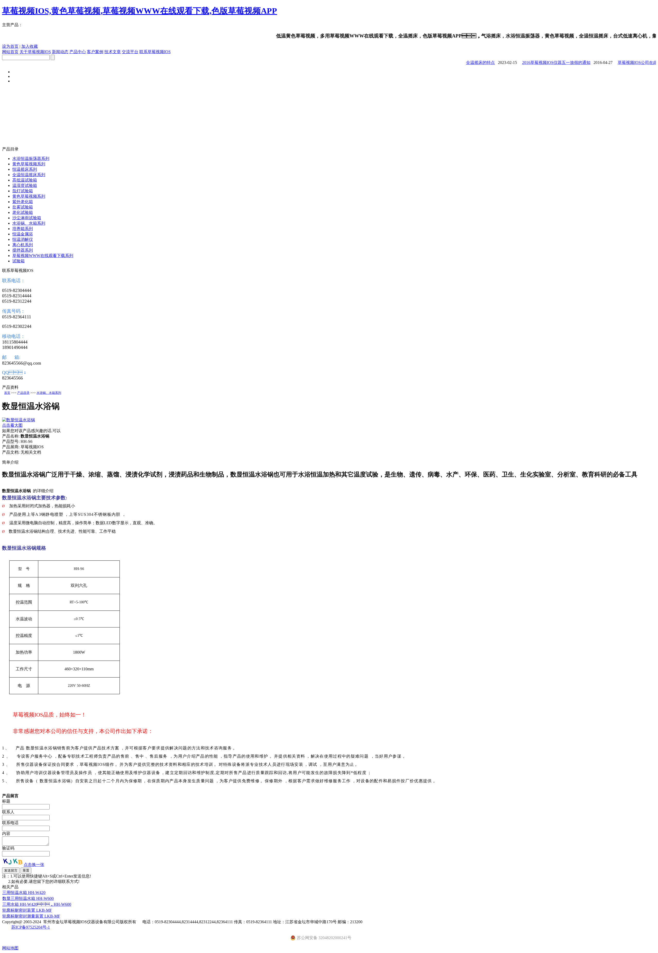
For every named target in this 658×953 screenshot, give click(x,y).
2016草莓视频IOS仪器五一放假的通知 (546, 62)
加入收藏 (29, 46)
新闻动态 (60, 52)
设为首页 (10, 46)
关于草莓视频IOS (35, 52)
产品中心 (77, 52)
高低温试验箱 (24, 180)
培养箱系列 (22, 228)
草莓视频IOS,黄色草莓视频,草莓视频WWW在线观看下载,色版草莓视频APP (139, 10)
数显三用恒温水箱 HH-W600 (28, 898)
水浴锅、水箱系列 (28, 223)
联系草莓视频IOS (155, 52)
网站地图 (10, 948)
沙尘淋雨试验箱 (26, 218)
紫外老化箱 (22, 201)
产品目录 (23, 393)
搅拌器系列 (22, 250)
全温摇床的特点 (470, 62)
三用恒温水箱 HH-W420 (23, 892)
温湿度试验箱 (24, 185)
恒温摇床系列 (24, 169)
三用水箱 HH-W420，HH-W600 (36, 904)
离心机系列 (22, 245)
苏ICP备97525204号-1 (30, 927)
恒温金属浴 (22, 234)
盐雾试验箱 (22, 207)
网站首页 (10, 52)
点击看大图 (12, 425)
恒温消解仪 (22, 239)
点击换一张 (34, 864)
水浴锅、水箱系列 (48, 393)
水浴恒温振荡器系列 (30, 158)
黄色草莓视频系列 (28, 164)
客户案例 (95, 52)
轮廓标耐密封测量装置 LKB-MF (31, 916)
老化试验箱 (22, 212)
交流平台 (130, 52)
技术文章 (112, 52)
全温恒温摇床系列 (28, 175)
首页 (7, 393)
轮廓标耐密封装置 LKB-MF (27, 910)
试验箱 (18, 261)
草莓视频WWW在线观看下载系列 (42, 255)
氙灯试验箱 (22, 191)
